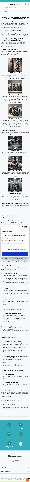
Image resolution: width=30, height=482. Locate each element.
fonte (5, 74)
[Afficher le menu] (2, 4)
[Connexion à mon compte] (25, 4)
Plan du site (24, 478)
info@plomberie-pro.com (15, 462)
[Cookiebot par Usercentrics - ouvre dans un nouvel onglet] (22, 227)
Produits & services (5, 471)
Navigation (3, 467)
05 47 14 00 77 (15, 461)
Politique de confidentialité (11, 479)
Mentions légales (20, 479)
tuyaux (12, 290)
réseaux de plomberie (21, 51)
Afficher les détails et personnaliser (17, 249)
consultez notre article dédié (18, 35)
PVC (17, 75)
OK (15, 254)
